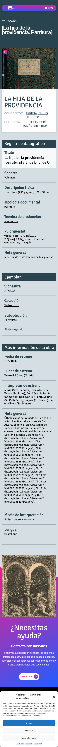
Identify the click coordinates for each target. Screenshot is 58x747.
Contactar (27, 676)
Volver (11, 20)
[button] (54, 696)
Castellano (10, 534)
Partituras (10, 320)
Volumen (9, 177)
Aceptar (29, 723)
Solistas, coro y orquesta (19, 519)
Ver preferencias (29, 738)
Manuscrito (11, 221)
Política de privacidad (24, 744)
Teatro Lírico (11, 305)
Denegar (29, 730)
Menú (50, 8)
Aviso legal (38, 744)
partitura (9, 206)
